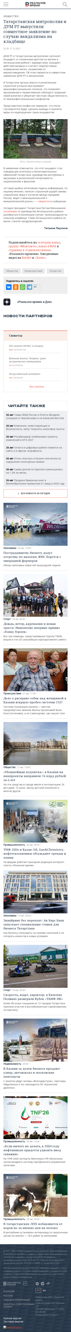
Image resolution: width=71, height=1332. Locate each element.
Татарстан (55, 271)
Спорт (7, 619)
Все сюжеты (37, 386)
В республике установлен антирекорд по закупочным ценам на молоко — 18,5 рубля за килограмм (35, 1229)
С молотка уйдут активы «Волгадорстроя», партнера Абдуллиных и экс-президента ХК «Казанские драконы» (34, 1078)
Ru (38, 1290)
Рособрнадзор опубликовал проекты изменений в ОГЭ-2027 (32, 438)
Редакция (9, 1291)
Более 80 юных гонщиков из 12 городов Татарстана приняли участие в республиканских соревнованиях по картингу (34, 1002)
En (44, 1290)
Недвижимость (12, 1063)
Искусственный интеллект (24, 375)
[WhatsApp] (22, 287)
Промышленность (14, 844)
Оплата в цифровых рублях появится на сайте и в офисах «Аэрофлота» (34, 449)
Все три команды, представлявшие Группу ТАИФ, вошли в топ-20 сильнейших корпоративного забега (34, 631)
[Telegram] (29, 287)
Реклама (8, 1296)
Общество (11, 16)
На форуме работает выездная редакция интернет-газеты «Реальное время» (34, 857)
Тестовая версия (13, 1321)
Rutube (26, 258)
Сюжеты (15, 335)
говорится (43, 201)
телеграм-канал (48, 242)
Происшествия (33, 271)
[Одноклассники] (15, 287)
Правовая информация (16, 1300)
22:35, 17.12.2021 (12, 48)
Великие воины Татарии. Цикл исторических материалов (27, 362)
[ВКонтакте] (9, 287)
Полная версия (12, 1318)
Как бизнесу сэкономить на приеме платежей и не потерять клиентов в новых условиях (33, 928)
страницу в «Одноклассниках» (30, 250)
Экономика (9, 548)
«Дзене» (40, 258)
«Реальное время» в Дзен (34, 302)
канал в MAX (47, 246)
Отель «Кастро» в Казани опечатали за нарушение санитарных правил (33, 460)
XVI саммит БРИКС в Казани (26, 347)
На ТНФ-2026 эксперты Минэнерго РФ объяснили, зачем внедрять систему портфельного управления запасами (34, 1155)
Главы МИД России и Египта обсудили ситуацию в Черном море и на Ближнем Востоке (35, 416)
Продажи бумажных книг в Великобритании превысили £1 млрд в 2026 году (35, 482)
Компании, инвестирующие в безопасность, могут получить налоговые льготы (35, 427)
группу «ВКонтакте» (23, 246)
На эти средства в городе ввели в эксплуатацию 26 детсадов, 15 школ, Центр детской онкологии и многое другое (34, 781)
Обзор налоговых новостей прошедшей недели (32, 559)
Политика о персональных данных (18, 1305)
